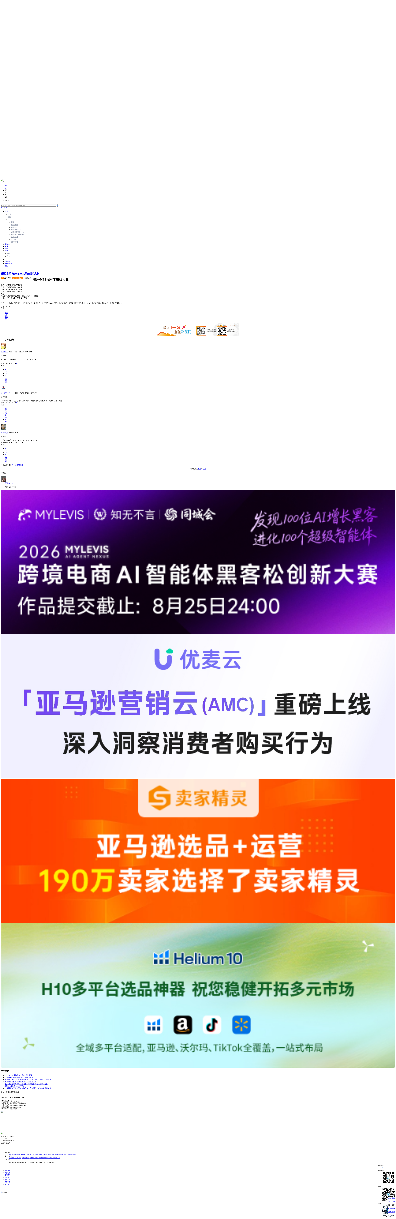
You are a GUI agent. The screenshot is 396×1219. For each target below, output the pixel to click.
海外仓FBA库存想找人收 (25, 273)
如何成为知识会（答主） (45, 1154)
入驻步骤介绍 (25, 1158)
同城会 (7, 244)
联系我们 (7, 1177)
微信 (6, 313)
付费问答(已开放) (17, 235)
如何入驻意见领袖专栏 (70, 1154)
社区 (3, 273)
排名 (9, 214)
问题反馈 (391, 1201)
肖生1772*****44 (7, 393)
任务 (8, 256)
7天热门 (14, 239)
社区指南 (391, 1208)
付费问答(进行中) (17, 232)
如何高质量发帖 (23, 1154)
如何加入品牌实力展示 (15, 1158)
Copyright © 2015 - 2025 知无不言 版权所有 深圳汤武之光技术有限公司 (20, 1187)
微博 (6, 317)
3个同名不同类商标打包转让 (15, 1086)
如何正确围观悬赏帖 (58, 1154)
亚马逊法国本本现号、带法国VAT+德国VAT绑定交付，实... (26, 1084)
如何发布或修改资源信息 (45, 1158)
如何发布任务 (56, 1158)
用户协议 (7, 1170)
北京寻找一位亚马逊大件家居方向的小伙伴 (20, 1082)
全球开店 (391, 1198)
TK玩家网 (8, 263)
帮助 (6, 266)
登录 (2, 207)
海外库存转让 (17, 278)
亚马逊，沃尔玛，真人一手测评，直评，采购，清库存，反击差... (28, 1079)
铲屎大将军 (9, 483)
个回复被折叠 (17, 465)
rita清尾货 (4, 432)
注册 (5, 207)
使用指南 (7, 1174)
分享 (2, 365)
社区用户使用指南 (14, 1154)
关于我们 (7, 1175)
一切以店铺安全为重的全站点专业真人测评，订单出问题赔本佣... (28, 1088)
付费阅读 (14, 227)
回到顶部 (391, 1212)
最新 (12, 222)
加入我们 (7, 1184)
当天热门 (14, 237)
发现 (6, 211)
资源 (6, 251)
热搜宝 (7, 261)
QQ (6, 315)
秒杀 (8, 254)
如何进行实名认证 (33, 1154)
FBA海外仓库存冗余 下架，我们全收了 (19, 1077)
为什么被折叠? (6, 465)
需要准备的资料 (33, 1158)
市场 (6, 259)
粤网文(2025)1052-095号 (44, 1191)
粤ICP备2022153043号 (31, 1191)
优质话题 (14, 225)
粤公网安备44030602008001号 (16, 1191)
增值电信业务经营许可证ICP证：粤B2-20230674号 (65, 1191)
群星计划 (7, 1179)
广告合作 (7, 1182)
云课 (6, 246)
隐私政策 (7, 1172)
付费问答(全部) (16, 229)
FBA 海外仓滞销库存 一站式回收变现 (18, 1075)
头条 (6, 248)
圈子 (9, 217)
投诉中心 (7, 1181)
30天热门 (14, 242)
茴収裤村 (4, 352)
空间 (6, 319)
